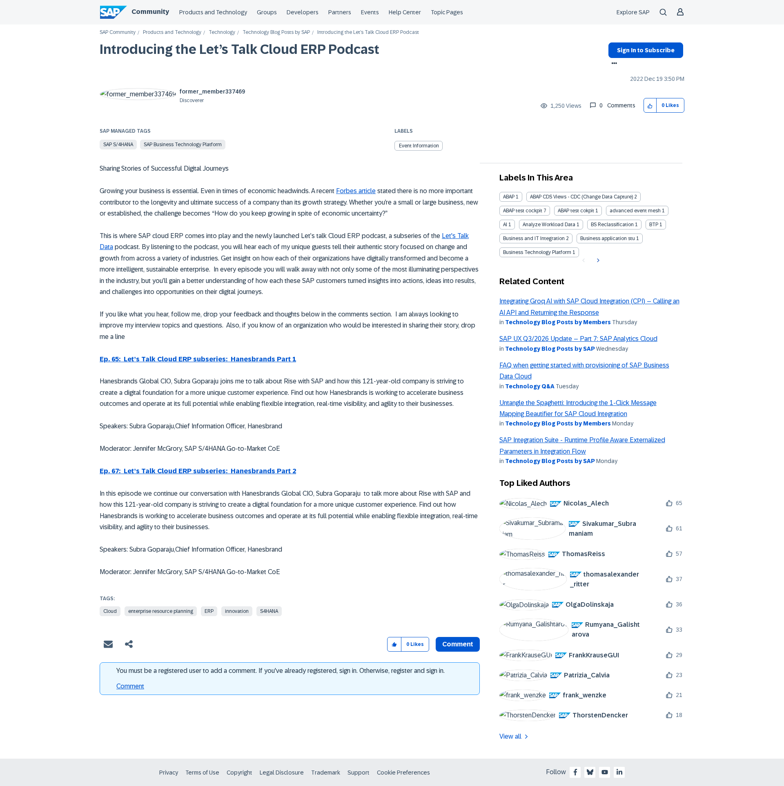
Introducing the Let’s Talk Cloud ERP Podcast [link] (368, 32)
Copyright (239, 772)
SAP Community (118, 32)
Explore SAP (633, 12)
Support (358, 772)
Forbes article (356, 190)
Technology (222, 32)
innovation (237, 611)
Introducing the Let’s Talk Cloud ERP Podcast (239, 49)
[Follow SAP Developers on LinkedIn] (619, 772)
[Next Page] (597, 260)
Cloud (110, 611)
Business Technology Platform (537, 252)
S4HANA (269, 611)
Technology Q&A (530, 386)
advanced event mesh (635, 211)
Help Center (405, 12)
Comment (130, 686)
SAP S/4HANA (118, 144)
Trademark (325, 772)
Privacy (168, 772)
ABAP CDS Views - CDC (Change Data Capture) (581, 197)
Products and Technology (213, 12)
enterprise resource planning (160, 611)
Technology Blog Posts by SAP (276, 32)
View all (510, 736)
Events (370, 12)
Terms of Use (202, 772)
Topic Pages (447, 12)
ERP (209, 611)
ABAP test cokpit (576, 211)
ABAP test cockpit (522, 211)
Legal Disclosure (282, 772)
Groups (267, 12)
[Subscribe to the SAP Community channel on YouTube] (604, 772)
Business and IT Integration (534, 238)
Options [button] (612, 64)
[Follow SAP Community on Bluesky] (590, 772)
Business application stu (607, 238)
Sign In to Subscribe (646, 50)
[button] (650, 105)
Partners (339, 12)
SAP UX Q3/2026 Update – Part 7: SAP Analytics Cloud (578, 338)
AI (505, 224)
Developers (302, 12)
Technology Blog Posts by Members (558, 322)
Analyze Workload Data (549, 224)
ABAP (508, 197)
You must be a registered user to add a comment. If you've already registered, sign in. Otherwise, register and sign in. (280, 670)
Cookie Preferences (403, 772)
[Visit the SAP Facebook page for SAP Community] (575, 772)
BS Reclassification (612, 224)
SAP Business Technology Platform (183, 144)
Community (150, 11)
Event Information (419, 146)
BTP (653, 224)
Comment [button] (457, 644)
